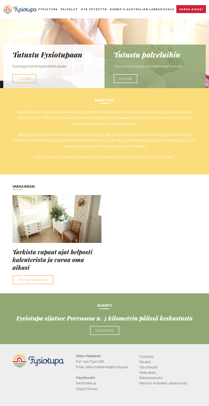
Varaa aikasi (191, 9)
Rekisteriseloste (150, 378)
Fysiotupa (48, 9)
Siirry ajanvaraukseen (33, 280)
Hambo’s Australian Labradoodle (142, 9)
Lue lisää (24, 79)
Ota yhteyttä (94, 9)
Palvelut (69, 9)
